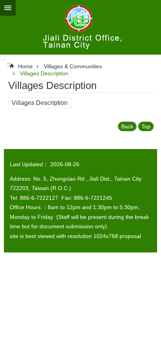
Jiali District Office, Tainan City (80, 27)
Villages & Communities (73, 66)
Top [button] (145, 126)
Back (127, 126)
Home (25, 66)
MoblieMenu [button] (8, 8)
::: (3, 58)
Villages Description (44, 73)
